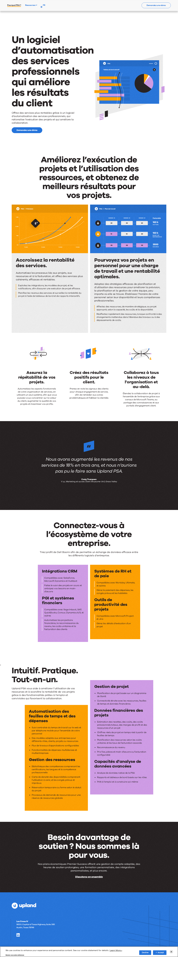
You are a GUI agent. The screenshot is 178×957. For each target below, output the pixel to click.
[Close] (171, 952)
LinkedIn (18, 935)
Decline (145, 952)
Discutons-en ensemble (89, 876)
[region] (89, 951)
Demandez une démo (156, 5)
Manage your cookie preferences (15, 955)
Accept (161, 952)
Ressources (30, 5)
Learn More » (116, 950)
